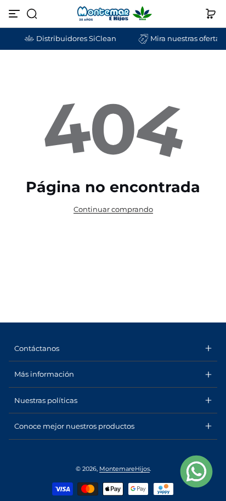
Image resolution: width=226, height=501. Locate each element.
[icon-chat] (196, 471)
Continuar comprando (113, 209)
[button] (31, 13)
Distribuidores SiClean (73, 38)
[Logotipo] (113, 13)
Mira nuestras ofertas (183, 38)
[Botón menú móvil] (15, 13)
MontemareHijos (124, 469)
